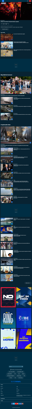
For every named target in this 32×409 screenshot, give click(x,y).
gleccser (23, 373)
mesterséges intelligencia (10, 375)
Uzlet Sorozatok (16, 234)
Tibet (24, 375)
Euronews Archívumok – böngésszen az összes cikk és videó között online (23, 395)
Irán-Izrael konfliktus (12, 371)
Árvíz (15, 373)
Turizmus (11, 377)
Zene (19, 373)
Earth (17, 388)
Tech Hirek (15, 196)
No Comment (2, 94)
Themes (2, 384)
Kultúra (17, 391)
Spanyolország (19, 375)
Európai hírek (3, 144)
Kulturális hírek (16, 250)
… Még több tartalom (5, 29)
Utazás (2, 391)
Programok (18, 393)
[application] (16, 11)
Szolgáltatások (3, 398)
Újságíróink (2, 395)
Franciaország (20, 377)
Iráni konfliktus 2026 (20, 371)
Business (2, 388)
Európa (2, 386)
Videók (2, 393)
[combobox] (16, 366)
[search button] (22, 366)
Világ (14, 180)
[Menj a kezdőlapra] (3, 1)
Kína (15, 377)
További (2, 400)
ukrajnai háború (9, 373)
